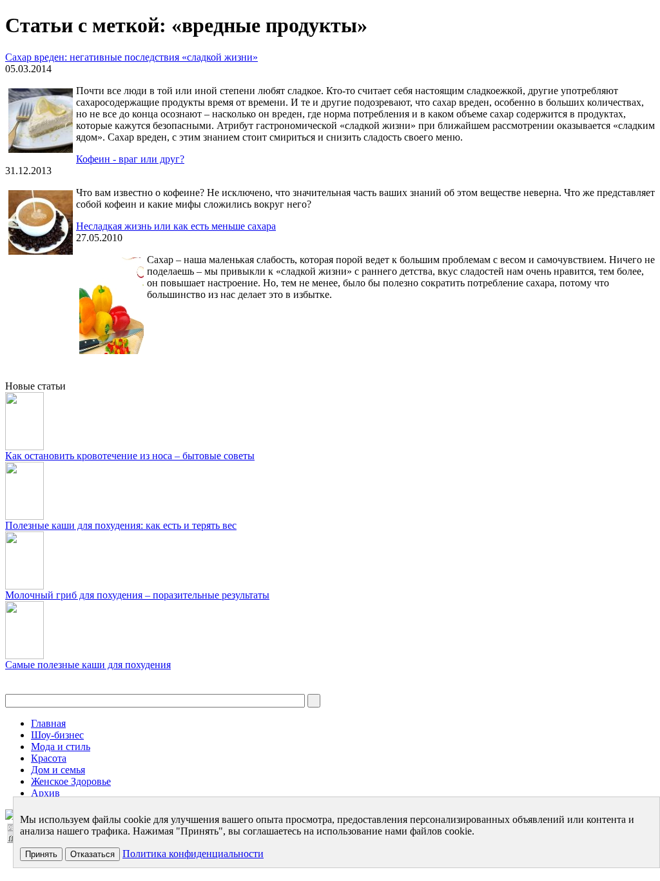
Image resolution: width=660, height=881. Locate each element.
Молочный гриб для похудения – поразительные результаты (137, 594)
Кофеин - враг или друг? (130, 158)
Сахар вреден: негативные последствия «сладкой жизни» (131, 57)
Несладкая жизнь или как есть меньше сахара (176, 226)
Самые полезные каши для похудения (88, 664)
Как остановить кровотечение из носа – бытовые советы (130, 455)
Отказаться (92, 854)
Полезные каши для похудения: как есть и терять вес (121, 525)
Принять (41, 854)
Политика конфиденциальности (193, 853)
